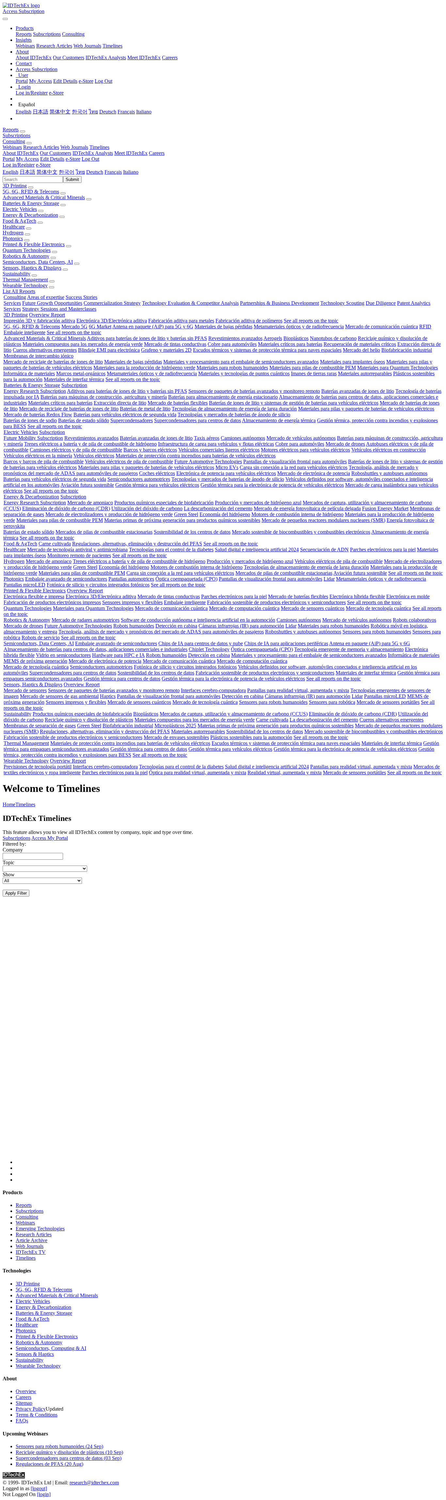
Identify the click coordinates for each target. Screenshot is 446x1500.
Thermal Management (25, 279)
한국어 (80, 111)
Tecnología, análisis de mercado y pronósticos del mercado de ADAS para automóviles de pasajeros (161, 631)
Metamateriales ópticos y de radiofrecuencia (299, 326)
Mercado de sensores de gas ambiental (59, 696)
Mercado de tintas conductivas (175, 344)
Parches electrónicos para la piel (383, 549)
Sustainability (16, 273)
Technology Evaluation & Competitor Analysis (190, 303)
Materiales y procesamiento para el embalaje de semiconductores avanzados (241, 361)
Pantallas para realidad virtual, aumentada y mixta (298, 690)
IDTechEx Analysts (106, 57)
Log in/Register (32, 93)
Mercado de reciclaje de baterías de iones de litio (53, 361)
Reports (24, 34)
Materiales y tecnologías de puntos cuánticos (244, 373)
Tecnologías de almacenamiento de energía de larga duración (234, 408)
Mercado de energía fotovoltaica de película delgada (307, 508)
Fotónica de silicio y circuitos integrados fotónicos (98, 584)
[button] (25, 28)
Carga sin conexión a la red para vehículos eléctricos (293, 467)
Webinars (25, 46)
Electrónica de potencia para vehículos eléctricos (226, 473)
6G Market (100, 326)
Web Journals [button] (74, 147)
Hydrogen (13, 232)
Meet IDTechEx (144, 57)
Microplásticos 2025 (175, 725)
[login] (44, 1494)
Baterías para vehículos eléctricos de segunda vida (124, 414)
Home (9, 804)
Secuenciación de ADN (324, 549)
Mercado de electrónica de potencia (313, 473)
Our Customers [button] (55, 153)
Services (12, 303)
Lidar (329, 579)
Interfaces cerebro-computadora (213, 690)
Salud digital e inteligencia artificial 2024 (257, 549)
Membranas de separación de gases (40, 725)
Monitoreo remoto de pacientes (79, 555)
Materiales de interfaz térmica (74, 379)
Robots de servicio (41, 637)
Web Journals (87, 46)
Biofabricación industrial (406, 350)
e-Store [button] (73, 159)
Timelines (112, 46)
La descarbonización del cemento (218, 508)
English (23, 111)
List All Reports (19, 291)
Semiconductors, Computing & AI (51, 1348)
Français (126, 111)
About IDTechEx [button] (21, 153)
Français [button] (113, 172)
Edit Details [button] (52, 159)
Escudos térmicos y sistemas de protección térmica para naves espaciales (267, 350)
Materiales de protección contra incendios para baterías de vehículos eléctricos (196, 455)
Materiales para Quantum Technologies (397, 367)
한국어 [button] (66, 172)
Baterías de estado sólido (83, 420)
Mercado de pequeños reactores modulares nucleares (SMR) (323, 520)
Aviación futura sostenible (87, 485)
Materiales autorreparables (365, 373)
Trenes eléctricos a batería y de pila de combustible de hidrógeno (90, 444)
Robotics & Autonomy (26, 256)
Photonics (13, 238)
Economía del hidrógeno (224, 514)
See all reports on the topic (311, 320)
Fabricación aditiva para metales (181, 320)
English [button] (10, 172)
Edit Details (65, 81)
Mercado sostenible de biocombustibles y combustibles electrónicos (301, 532)
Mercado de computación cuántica (244, 608)
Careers (170, 57)
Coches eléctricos (157, 473)
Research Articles (54, 46)
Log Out (103, 81)
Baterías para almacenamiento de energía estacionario (223, 397)
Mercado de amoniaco (90, 502)
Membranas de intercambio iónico (38, 356)
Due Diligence (381, 303)
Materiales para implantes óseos (352, 361)
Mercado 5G (74, 326)
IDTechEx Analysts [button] (92, 153)
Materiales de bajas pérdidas (223, 326)
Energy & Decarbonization (30, 215)
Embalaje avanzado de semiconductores (66, 579)
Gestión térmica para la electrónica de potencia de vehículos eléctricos (272, 485)
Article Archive (31, 1240)
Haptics (108, 696)
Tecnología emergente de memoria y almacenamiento (349, 649)
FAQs (22, 1420)
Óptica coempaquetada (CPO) (186, 579)
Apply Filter (16, 893)
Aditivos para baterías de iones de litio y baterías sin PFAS (147, 338)
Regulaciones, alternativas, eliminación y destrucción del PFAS (137, 543)
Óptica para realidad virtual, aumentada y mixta (197, 772)
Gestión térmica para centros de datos (122, 678)
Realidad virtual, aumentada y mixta (284, 772)
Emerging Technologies (40, 1228)
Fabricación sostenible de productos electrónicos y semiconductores (276, 602)
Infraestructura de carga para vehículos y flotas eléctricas (216, 444)
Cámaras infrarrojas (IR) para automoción (241, 626)
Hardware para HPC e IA (118, 655)
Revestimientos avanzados (235, 338)
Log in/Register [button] (19, 165)
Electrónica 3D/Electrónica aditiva (111, 320)
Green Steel (186, 514)
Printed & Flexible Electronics (34, 244)
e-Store (86, 81)
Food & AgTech (19, 221)
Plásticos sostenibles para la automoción (251, 737)
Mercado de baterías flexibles (178, 403)
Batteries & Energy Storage (31, 203)
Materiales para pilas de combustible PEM (312, 367)
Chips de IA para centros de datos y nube (200, 643)
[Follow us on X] (229, 1036)
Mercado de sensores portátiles (388, 702)
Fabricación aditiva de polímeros (248, 320)
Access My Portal (49, 838)
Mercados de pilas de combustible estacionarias (104, 532)
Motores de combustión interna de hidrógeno (297, 514)
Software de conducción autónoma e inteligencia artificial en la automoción (198, 620)
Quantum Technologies (27, 250)
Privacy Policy (31, 1409)
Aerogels (272, 338)
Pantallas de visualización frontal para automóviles (295, 461)
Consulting (73, 34)
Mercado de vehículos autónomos (301, 438)
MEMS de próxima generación (35, 661)
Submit (72, 179)
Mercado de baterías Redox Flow (38, 414)
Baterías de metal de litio (145, 408)
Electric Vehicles (20, 209)
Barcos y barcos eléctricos (150, 450)
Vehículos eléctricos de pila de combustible (129, 461)
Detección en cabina (176, 626)
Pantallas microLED (24, 584)
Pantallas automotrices (131, 579)
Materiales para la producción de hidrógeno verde (144, 367)
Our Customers (68, 57)
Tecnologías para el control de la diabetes (171, 549)
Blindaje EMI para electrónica (109, 350)
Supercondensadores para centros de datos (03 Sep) (68, 1458)
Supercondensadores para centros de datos (197, 420)
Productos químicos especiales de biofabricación (164, 502)
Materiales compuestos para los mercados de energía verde (83, 344)
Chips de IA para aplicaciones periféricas (286, 643)
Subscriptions (47, 34)
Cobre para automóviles (232, 344)
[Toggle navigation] (5, 19)
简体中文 (60, 111)
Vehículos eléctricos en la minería (38, 455)
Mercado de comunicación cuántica (381, 326)
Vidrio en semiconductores (63, 655)
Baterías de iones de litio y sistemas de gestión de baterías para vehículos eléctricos (293, 403)
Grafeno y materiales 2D (166, 350)
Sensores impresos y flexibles (132, 602)
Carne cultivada (55, 543)
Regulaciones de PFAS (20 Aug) (49, 1464)
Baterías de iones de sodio (30, 420)
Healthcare (14, 227)
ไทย (93, 111)
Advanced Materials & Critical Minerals (44, 197)
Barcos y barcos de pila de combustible (43, 461)
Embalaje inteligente (24, 332)
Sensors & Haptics (35, 1354)
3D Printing (15, 185)
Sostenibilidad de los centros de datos (192, 532)
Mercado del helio (361, 350)
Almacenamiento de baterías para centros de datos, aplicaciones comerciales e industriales (95, 649)
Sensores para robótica (332, 702)
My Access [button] (27, 159)
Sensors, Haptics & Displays (32, 268)
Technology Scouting (342, 303)
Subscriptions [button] (16, 135)
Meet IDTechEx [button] (131, 153)
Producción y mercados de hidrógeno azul (258, 502)
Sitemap (24, 1403)
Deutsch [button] (94, 172)
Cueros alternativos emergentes (45, 350)
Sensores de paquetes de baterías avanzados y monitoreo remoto (254, 391)
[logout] (39, 1488)
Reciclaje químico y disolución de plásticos (89, 719)
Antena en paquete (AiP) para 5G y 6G (152, 326)
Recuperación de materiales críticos (360, 344)
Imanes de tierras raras (314, 373)
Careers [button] (157, 153)
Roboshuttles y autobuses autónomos (389, 473)
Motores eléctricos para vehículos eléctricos (305, 450)
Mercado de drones (345, 444)
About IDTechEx (34, 57)
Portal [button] (9, 159)
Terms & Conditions (36, 1415)
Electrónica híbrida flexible (357, 596)
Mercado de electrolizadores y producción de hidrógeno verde (109, 514)
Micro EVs (226, 467)
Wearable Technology (25, 285)
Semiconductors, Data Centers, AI (38, 262)
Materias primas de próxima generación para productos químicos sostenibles (182, 520)
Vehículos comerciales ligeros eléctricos (219, 450)
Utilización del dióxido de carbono (147, 508)
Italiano (143, 111)
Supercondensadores (131, 420)
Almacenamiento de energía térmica (279, 420)
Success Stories (81, 297)
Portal (22, 81)
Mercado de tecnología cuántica (378, 608)
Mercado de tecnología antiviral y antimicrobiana (77, 549)
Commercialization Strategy (112, 303)
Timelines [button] (99, 147)
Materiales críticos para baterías (290, 344)
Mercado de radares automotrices (85, 620)
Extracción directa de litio (120, 403)
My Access (40, 81)
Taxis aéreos (206, 438)
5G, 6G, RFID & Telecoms (31, 191)
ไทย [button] (80, 172)
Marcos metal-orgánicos (80, 373)
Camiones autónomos (243, 438)
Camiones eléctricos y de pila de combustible (76, 450)
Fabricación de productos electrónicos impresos (52, 602)
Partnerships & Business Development (279, 303)
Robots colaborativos (414, 620)
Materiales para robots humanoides (232, 367)
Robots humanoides (133, 626)
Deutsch (107, 111)
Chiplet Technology (209, 649)
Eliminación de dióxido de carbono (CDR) (66, 508)
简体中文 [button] (47, 172)
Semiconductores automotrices (138, 479)
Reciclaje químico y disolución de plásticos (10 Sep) (69, 1452)
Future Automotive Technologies (208, 461)
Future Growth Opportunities (52, 303)
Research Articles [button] (41, 147)
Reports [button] (11, 129)
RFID (425, 326)
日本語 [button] (27, 172)
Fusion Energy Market (385, 508)
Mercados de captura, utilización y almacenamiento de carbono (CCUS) (234, 714)
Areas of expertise (45, 297)
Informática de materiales (29, 373)
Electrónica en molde (408, 596)
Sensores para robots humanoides (376, 631)
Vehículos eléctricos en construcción (388, 450)
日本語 (40, 111)
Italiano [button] (130, 172)
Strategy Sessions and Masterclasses (59, 309)
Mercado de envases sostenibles (176, 737)
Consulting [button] (14, 141)
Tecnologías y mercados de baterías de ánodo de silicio (234, 414)
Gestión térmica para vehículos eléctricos (157, 485)
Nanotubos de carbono (333, 338)
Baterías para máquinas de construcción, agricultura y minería (103, 397)
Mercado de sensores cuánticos (312, 608)
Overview (26, 1391)
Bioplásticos (296, 338)
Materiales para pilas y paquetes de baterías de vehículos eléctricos (366, 408)
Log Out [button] (90, 159)
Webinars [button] (12, 147)
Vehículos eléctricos (93, 455)
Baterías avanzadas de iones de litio (357, 391)
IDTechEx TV (31, 1252)
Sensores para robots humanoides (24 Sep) (59, 1446)
